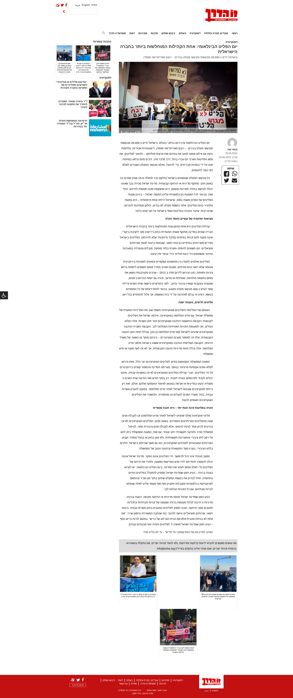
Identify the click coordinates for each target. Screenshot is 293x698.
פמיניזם (142, 33)
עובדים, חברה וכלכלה (216, 33)
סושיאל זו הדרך (117, 33)
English (86, 5)
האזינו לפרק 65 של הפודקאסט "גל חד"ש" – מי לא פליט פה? (178, 532)
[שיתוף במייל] (234, 180)
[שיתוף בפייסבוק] (226, 174)
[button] (4, 295)
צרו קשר (123, 683)
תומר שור (232, 149)
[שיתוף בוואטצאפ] (234, 173)
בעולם (182, 33)
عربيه (78, 5)
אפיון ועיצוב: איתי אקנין (142, 693)
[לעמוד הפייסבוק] (66, 5)
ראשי (234, 33)
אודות (94, 5)
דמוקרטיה (195, 33)
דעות (132, 33)
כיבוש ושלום (168, 33)
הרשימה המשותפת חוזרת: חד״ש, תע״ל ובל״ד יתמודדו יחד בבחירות (72, 123)
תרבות (154, 33)
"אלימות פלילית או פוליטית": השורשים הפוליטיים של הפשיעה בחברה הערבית (71, 85)
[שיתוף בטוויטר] (226, 180)
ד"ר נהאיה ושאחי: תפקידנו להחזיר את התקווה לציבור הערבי (72, 104)
